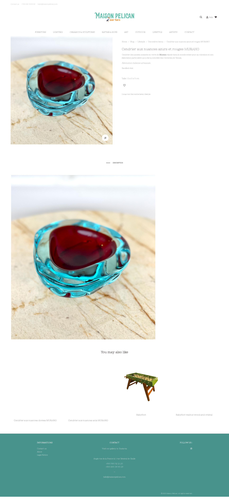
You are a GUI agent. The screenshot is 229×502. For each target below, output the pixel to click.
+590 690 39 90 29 (114, 467)
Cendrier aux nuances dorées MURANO (35, 420)
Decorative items (155, 42)
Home (124, 42)
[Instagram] (191, 448)
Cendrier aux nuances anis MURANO (88, 420)
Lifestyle (141, 42)
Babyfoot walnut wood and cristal (194, 414)
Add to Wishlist (124, 85)
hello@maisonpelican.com (114, 477)
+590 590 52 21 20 (114, 464)
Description (118, 163)
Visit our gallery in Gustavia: (114, 448)
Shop (132, 42)
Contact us (42, 448)
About (39, 452)
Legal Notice (42, 455)
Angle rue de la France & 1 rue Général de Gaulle (114, 459)
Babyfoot (141, 414)
